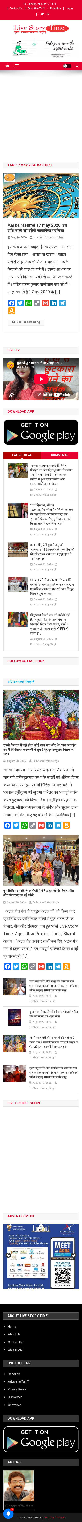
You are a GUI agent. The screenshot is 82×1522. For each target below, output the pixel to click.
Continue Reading (28, 322)
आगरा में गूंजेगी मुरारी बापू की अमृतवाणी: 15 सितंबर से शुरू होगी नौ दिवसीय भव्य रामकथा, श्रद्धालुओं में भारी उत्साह (52, 552)
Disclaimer (15, 1397)
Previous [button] (8, 1255)
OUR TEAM (15, 1350)
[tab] (22, 455)
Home (12, 1326)
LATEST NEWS (22, 455)
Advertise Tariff (36, 8)
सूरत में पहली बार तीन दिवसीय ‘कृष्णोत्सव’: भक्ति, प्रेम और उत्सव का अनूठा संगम (53, 1014)
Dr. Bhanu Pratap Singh (43, 494)
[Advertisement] (41, 119)
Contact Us (15, 8)
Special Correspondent (48, 237)
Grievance (14, 1405)
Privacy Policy (17, 1389)
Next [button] (73, 1255)
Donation (55, 8)
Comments (59, 455)
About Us (14, 1334)
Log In (69, 8)
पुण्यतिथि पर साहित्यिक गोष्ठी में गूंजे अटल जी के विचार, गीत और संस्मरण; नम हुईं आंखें (38, 893)
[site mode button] (67, 66)
